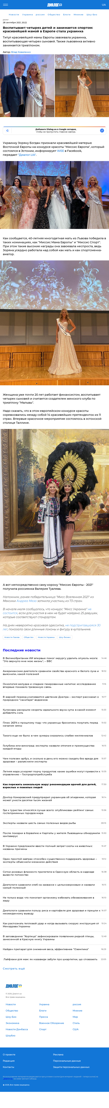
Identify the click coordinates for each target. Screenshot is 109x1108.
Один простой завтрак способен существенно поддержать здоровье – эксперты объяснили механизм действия (50, 860)
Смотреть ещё (14, 968)
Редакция (9, 1061)
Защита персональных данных (71, 1067)
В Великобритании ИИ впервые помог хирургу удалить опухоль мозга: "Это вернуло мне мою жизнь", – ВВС (50, 660)
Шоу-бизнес (65, 637)
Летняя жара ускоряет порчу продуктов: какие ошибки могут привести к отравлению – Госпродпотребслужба (51, 773)
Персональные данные (67, 1061)
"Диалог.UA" (27, 155)
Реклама (58, 1054)
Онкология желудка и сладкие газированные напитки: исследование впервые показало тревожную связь (49, 685)
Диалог (6, 19)
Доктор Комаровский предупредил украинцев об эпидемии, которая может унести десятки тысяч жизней (49, 799)
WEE (60, 151)
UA (104, 4)
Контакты (8, 1067)
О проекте (9, 1054)
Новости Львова (11, 637)
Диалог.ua (7, 1079)
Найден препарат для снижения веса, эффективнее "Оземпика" (46, 949)
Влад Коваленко (21, 52)
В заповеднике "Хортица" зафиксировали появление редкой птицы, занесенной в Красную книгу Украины (48, 938)
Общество (28, 637)
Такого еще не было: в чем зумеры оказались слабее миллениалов (48, 735)
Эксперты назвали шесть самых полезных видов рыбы (39, 823)
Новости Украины (46, 637)
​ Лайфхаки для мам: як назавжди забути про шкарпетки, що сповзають (50, 959)
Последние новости (21, 650)
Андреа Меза (27, 601)
